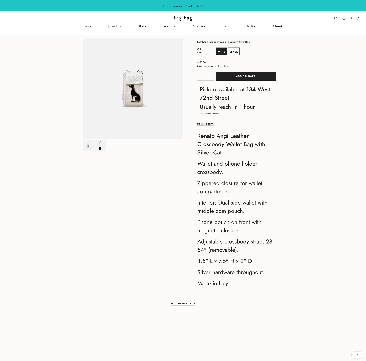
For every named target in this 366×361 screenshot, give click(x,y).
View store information (209, 113)
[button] (87, 26)
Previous (83, 88)
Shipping (201, 66)
